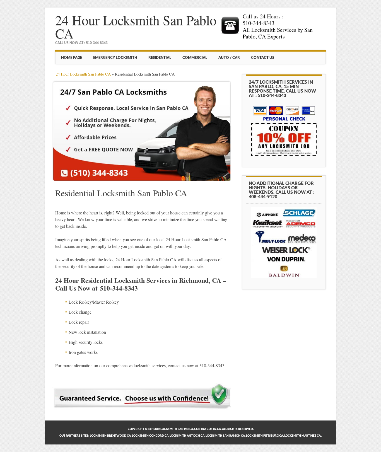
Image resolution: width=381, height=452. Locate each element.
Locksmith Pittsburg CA (264, 435)
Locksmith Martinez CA (302, 435)
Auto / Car (229, 57)
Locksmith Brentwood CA (110, 435)
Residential (159, 57)
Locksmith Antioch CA (187, 435)
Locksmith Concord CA (150, 435)
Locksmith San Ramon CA (225, 435)
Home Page (71, 57)
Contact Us (262, 57)
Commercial (194, 57)
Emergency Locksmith (115, 57)
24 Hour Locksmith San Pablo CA (135, 26)
